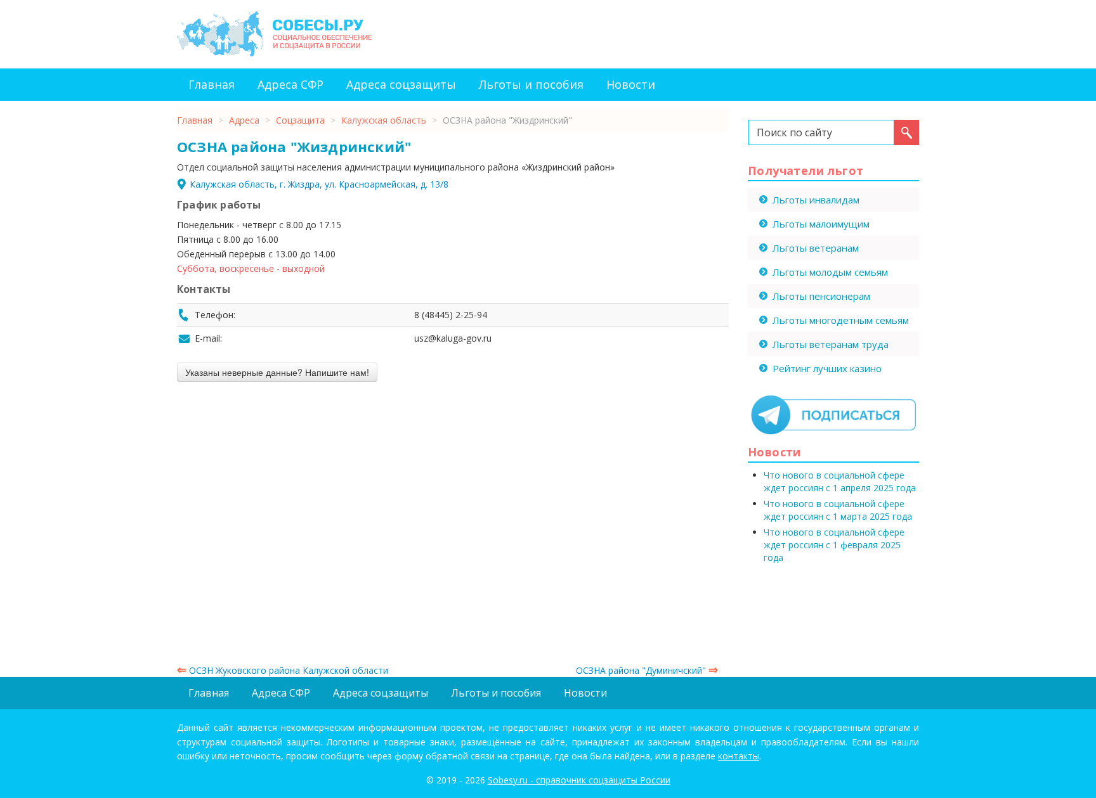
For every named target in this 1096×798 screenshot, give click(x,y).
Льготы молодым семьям (830, 272)
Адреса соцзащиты (401, 84)
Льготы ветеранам (816, 247)
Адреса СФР (290, 84)
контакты (738, 756)
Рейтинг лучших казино (827, 368)
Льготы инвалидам (816, 199)
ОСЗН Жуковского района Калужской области (282, 670)
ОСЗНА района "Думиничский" (647, 670)
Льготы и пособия (531, 84)
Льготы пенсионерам (821, 296)
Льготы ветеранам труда (831, 344)
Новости (630, 84)
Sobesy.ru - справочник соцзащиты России (579, 780)
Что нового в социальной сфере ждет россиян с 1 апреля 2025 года (840, 481)
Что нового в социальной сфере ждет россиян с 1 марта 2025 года (838, 510)
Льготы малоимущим (821, 223)
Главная (211, 84)
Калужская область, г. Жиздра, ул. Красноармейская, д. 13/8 (319, 184)
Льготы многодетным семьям (841, 320)
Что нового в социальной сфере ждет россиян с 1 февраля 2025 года (834, 544)
